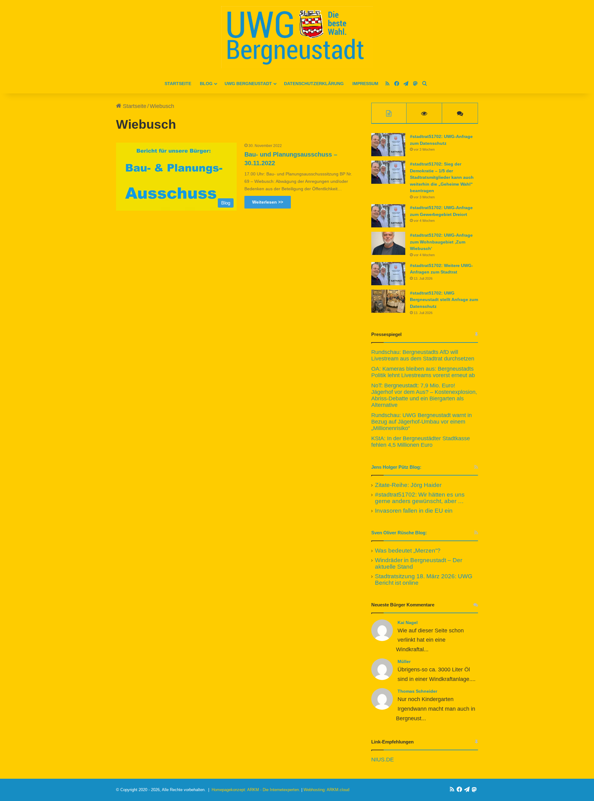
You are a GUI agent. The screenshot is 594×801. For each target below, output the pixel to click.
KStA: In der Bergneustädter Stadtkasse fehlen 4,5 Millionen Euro (420, 441)
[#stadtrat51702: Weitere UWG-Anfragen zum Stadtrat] (388, 273)
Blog (206, 83)
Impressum (365, 83)
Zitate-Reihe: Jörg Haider (408, 485)
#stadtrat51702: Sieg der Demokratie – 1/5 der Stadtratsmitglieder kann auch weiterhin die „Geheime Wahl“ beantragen (442, 177)
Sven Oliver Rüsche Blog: (399, 532)
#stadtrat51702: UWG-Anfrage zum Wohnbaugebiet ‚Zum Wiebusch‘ (441, 242)
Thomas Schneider (417, 691)
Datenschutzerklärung (314, 83)
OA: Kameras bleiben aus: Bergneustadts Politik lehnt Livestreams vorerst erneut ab (423, 372)
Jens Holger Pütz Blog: (396, 467)
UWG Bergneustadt (248, 83)
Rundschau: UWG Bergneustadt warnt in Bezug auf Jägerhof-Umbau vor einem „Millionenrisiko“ (421, 421)
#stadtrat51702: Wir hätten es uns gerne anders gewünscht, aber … (420, 497)
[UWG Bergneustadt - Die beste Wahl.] (297, 37)
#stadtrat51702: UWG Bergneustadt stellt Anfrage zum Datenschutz (444, 300)
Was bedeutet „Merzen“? (408, 550)
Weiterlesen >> (267, 202)
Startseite (178, 83)
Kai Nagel (408, 622)
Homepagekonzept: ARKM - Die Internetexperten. (256, 789)
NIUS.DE (382, 759)
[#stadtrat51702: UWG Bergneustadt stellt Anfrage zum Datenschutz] (388, 301)
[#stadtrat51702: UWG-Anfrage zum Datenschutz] (388, 144)
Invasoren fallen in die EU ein (414, 510)
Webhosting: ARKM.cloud (326, 789)
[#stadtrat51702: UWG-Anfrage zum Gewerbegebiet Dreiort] (388, 215)
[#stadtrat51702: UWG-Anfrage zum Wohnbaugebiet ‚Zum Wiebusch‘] (388, 243)
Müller (404, 661)
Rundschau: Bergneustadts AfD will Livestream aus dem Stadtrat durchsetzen (422, 355)
